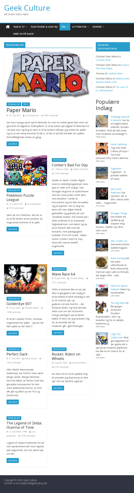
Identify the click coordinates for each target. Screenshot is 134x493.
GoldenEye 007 (19, 303)
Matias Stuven (30, 358)
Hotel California (119, 144)
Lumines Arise (103, 59)
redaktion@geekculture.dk (33, 483)
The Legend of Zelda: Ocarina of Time (24, 425)
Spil (63, 26)
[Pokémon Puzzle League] (25, 157)
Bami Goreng (118, 258)
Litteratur (79, 26)
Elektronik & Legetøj (44, 26)
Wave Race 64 (63, 273)
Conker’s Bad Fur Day (70, 164)
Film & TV (19, 26)
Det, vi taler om (119, 240)
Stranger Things (119, 213)
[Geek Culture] (7, 26)
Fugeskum (116, 168)
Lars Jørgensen (32, 115)
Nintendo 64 (14, 104)
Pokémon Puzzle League (20, 197)
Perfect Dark (17, 354)
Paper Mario (21, 110)
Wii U (26, 104)
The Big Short (118, 302)
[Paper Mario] (48, 52)
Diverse (97, 26)
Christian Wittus (31, 307)
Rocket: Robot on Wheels (66, 356)
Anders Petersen (80, 169)
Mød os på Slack (23, 33)
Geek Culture (27, 8)
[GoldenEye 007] (25, 266)
